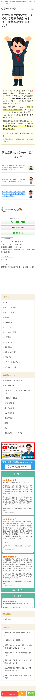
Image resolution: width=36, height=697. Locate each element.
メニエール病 (9, 385)
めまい (6, 428)
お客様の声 (8, 322)
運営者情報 (8, 347)
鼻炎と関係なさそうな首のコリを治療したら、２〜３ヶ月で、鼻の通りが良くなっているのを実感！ (14, 194)
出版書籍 (7, 337)
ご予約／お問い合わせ (12, 362)
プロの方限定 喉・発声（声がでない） (17, 392)
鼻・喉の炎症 (9, 408)
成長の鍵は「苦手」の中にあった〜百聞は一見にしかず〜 (18, 661)
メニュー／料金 (10, 307)
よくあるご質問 (10, 332)
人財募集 (7, 619)
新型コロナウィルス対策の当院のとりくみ (18, 654)
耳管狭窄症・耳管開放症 (13, 380)
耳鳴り (6, 423)
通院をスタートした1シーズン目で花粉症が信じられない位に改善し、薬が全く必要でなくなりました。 (14, 167)
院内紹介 (7, 317)
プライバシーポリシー (12, 367)
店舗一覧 (7, 357)
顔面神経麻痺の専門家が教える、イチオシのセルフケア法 (18, 669)
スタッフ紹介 (9, 312)
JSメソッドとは (10, 342)
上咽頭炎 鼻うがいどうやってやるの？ (17, 634)
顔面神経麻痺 (9, 403)
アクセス (7, 327)
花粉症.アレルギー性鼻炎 (13, 433)
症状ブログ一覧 (10, 352)
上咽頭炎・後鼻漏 (10, 398)
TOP (6, 302)
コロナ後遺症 (9, 413)
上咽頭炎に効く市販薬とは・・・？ (17, 640)
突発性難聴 (8, 418)
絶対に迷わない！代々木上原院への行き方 (18, 677)
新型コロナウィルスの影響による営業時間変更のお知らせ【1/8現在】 (18, 646)
